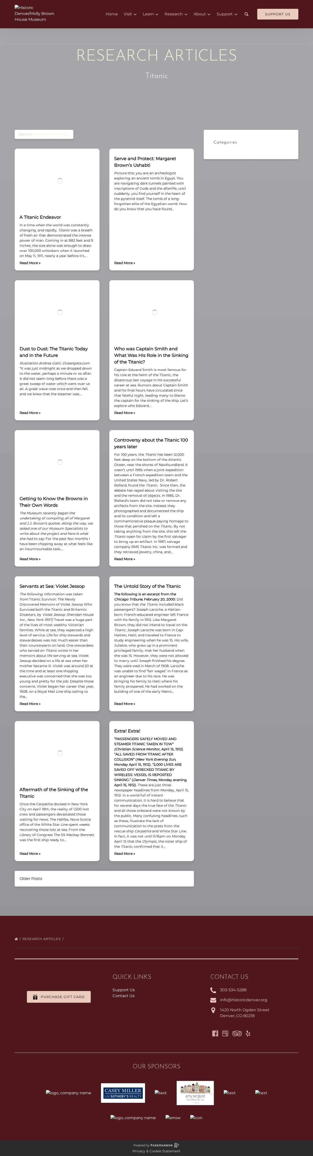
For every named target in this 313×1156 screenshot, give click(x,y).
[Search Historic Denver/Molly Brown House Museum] (246, 14)
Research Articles (42, 939)
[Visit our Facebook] (215, 1033)
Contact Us (123, 995)
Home (112, 14)
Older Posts (31, 878)
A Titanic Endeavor (40, 217)
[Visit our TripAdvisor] (237, 1033)
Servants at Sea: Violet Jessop (52, 586)
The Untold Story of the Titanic (147, 586)
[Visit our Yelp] (248, 1033)
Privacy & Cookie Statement (156, 1151)
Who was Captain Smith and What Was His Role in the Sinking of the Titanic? (151, 355)
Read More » (30, 263)
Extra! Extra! (127, 731)
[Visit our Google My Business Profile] (225, 1033)
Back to (44, 134)
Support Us (123, 990)
